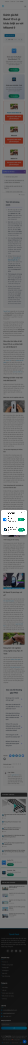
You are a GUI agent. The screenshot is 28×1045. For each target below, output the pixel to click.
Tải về (21, 519)
